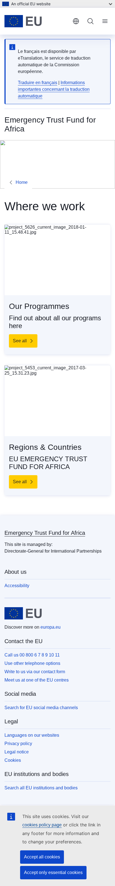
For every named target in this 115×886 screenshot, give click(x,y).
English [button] (76, 21)
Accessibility (16, 585)
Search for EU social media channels (41, 707)
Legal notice (16, 752)
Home (22, 182)
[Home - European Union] (36, 21)
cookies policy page (42, 824)
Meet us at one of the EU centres (36, 680)
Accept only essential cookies (53, 872)
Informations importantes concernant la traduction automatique (54, 89)
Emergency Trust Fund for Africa (44, 533)
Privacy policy (18, 743)
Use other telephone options (32, 663)
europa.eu (50, 627)
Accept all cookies (42, 857)
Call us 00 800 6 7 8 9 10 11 (32, 655)
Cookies (12, 760)
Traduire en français (37, 82)
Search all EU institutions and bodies (41, 787)
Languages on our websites (31, 735)
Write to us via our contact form (34, 671)
